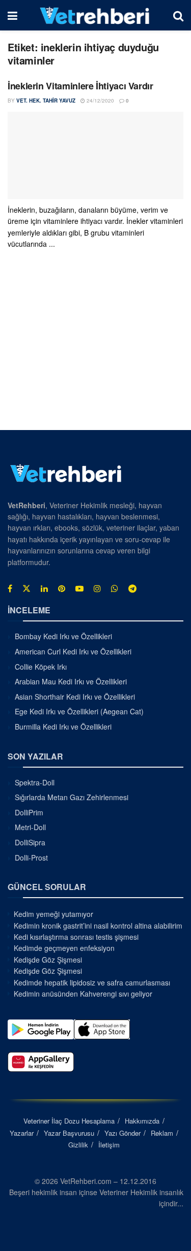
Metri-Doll (30, 827)
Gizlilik (78, 1144)
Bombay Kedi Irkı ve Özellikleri (63, 636)
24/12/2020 (99, 100)
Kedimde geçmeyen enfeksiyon (64, 948)
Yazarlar (22, 1133)
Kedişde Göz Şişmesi (48, 959)
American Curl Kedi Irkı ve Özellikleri (73, 651)
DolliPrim (29, 812)
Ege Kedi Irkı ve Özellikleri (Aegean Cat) (79, 711)
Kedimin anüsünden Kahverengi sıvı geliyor (83, 994)
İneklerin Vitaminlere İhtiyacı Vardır (80, 85)
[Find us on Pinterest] (61, 588)
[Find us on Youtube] (79, 588)
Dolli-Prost (31, 857)
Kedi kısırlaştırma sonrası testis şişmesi (76, 937)
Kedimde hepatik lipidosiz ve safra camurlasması (92, 982)
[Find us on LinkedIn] (44, 588)
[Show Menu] (12, 15)
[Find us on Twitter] (26, 588)
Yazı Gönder (122, 1133)
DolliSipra (30, 842)
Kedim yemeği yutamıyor (53, 914)
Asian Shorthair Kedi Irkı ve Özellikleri (75, 697)
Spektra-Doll (34, 782)
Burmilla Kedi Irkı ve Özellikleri (63, 726)
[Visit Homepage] (95, 15)
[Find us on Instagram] (97, 588)
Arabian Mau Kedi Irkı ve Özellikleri (71, 681)
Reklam (162, 1133)
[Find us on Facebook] (10, 588)
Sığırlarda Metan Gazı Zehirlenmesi (71, 797)
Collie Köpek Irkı (41, 667)
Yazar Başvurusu (69, 1133)
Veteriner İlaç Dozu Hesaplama (69, 1121)
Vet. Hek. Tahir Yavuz (45, 100)
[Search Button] (178, 15)
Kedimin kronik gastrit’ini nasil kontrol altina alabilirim (98, 925)
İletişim (109, 1144)
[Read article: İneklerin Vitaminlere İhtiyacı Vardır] (95, 156)
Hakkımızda (142, 1121)
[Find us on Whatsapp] (114, 588)
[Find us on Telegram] (132, 588)
